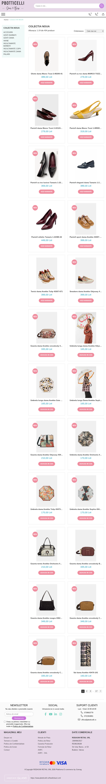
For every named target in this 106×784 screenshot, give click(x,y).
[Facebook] (45, 714)
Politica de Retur (44, 741)
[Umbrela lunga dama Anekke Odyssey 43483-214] (86, 328)
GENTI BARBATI (9, 35)
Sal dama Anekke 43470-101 (86, 672)
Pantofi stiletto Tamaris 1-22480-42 (46, 237)
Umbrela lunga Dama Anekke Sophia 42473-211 (86, 400)
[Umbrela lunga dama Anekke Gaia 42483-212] (47, 382)
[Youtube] (50, 714)
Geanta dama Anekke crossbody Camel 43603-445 (47, 672)
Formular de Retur (44, 747)
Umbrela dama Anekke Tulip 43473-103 (47, 509)
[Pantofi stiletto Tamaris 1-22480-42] (47, 219)
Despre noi (8, 738)
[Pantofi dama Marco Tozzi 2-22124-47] (47, 110)
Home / (6, 20)
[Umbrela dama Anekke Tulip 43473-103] (47, 491)
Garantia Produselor (45, 744)
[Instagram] (60, 714)
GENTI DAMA (8, 38)
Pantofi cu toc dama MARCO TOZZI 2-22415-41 (86, 74)
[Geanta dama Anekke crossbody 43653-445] (47, 328)
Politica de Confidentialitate (23, 726)
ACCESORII (8, 32)
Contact (7, 750)
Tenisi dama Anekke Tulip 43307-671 (47, 291)
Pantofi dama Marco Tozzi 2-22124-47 (47, 128)
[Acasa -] (15, 5)
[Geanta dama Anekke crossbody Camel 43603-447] (86, 600)
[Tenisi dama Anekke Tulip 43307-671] (47, 273)
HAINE (6, 41)
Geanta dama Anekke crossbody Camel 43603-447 (86, 618)
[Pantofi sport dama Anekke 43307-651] (86, 219)
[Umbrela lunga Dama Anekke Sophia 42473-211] (86, 382)
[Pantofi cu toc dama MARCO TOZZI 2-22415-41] (86, 55)
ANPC (40, 750)
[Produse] (3, 15)
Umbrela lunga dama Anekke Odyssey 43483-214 (86, 346)
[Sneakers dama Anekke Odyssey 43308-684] (86, 273)
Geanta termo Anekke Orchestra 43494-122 (47, 564)
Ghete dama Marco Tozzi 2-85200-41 (47, 74)
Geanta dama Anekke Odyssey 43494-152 (47, 455)
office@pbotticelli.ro (88, 720)
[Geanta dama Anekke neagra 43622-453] (47, 600)
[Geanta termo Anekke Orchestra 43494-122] (47, 545)
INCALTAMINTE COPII (12, 49)
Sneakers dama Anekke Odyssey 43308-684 (86, 291)
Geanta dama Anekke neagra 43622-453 (47, 618)
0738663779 (88, 713)
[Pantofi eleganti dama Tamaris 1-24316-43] (86, 164)
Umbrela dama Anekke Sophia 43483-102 (86, 509)
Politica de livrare (10, 747)
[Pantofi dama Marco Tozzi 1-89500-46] (86, 110)
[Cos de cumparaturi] (103, 14)
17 (96, 691)
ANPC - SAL (42, 753)
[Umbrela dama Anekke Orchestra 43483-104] (86, 436)
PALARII (6, 54)
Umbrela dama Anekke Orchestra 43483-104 (86, 455)
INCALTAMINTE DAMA (12, 51)
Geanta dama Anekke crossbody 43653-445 (47, 346)
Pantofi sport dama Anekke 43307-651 (86, 237)
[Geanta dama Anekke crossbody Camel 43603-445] (47, 654)
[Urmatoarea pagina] (100, 691)
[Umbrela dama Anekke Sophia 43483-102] (86, 491)
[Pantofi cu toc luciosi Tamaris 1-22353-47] (47, 164)
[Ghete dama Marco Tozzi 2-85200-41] (47, 55)
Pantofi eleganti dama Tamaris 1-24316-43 (86, 183)
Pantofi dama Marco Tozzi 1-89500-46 (86, 128)
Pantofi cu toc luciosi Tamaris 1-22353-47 (47, 183)
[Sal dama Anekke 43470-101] (86, 654)
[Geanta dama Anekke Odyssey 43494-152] (47, 436)
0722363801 (88, 716)
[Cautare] (101, 5)
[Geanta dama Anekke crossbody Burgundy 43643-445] (86, 545)
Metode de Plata (44, 738)
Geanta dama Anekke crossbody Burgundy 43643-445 (86, 564)
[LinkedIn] (55, 714)
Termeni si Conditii (11, 741)
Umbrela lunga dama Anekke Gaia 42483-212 (47, 400)
